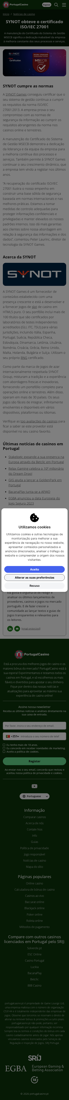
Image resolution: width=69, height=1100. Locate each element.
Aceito (34, 569)
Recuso (35, 585)
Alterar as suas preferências (34, 577)
